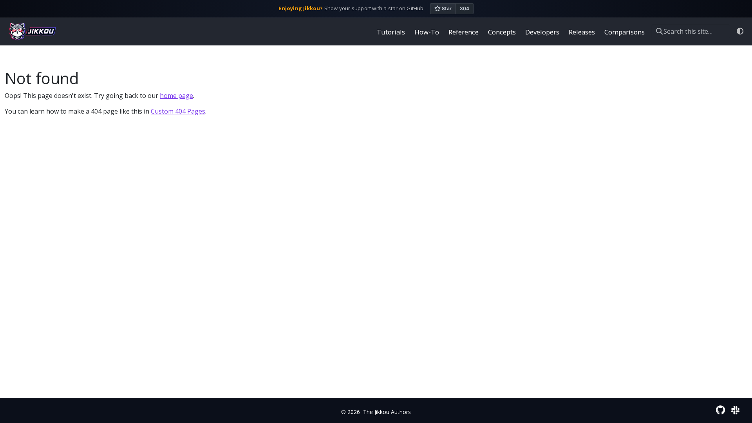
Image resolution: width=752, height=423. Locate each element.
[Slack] (735, 409)
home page (176, 95)
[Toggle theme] (740, 32)
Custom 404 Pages (178, 111)
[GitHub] (720, 409)
